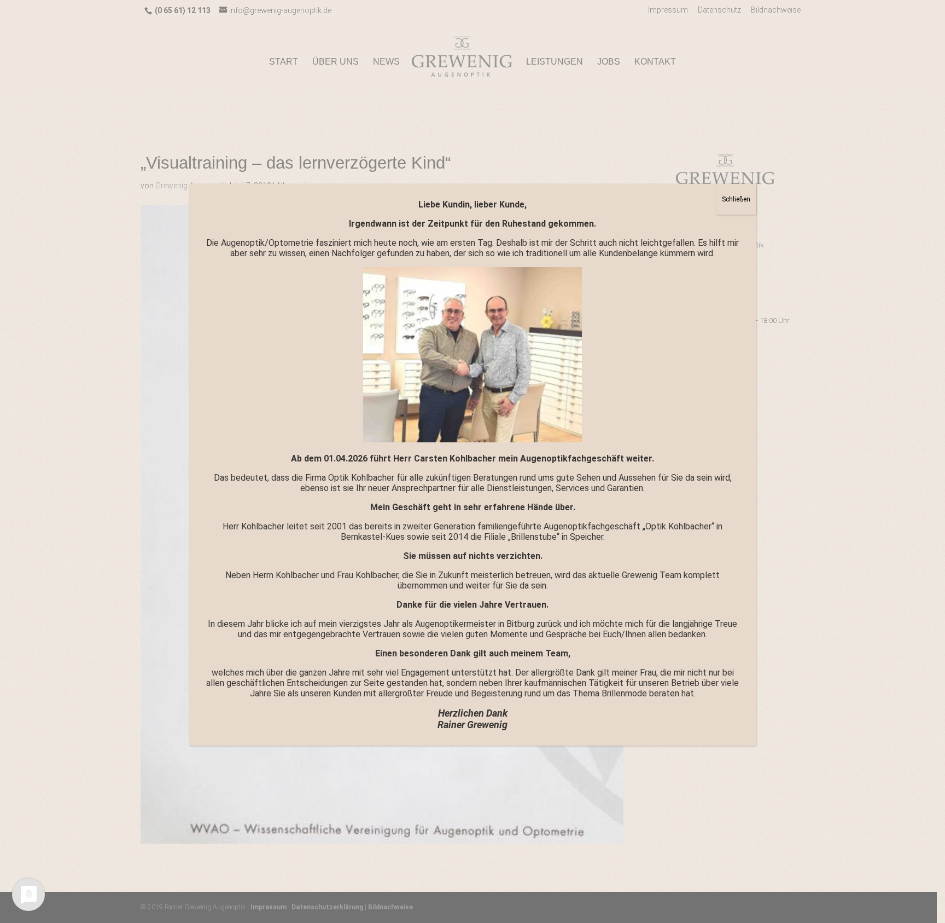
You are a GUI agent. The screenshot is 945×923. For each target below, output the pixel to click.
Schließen (736, 199)
